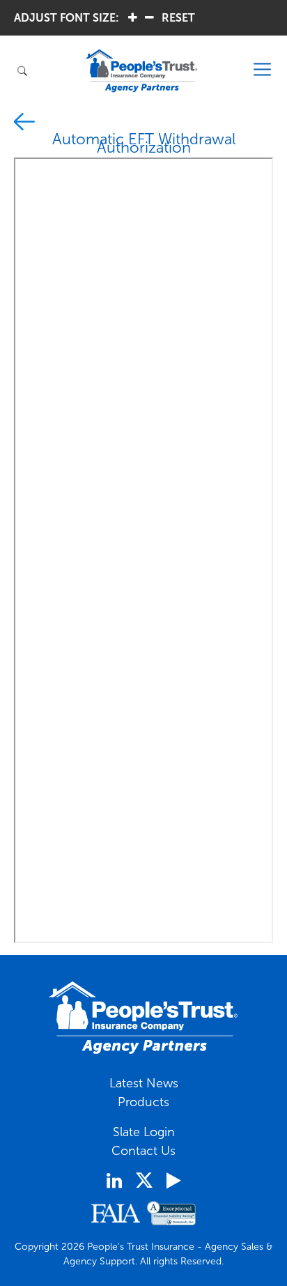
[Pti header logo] (141, 71)
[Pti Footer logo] (143, 1017)
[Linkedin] (114, 1181)
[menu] (263, 70)
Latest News (143, 1083)
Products (143, 1102)
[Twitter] (144, 1180)
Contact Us (143, 1150)
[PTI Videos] (173, 1181)
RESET (178, 17)
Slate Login (144, 1132)
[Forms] (24, 124)
